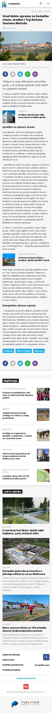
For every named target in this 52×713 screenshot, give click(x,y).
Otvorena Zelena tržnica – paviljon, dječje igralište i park (33, 258)
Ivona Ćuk (11, 28)
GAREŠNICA (22, 111)
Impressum (8, 660)
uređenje (8, 351)
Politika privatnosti (13, 665)
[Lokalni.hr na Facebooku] (46, 657)
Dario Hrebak (24, 351)
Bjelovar (38, 351)
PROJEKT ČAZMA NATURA (27, 254)
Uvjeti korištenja (11, 654)
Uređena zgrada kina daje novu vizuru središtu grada (32, 116)
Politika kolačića (11, 670)
